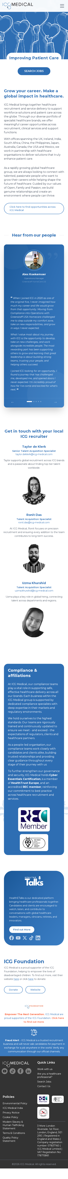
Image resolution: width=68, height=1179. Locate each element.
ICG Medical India (13, 1108)
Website (35, 989)
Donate (13, 989)
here (16, 979)
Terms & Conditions (14, 1133)
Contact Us (43, 1086)
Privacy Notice (11, 1112)
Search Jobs (44, 1081)
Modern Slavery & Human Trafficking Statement (13, 1125)
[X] (24, 938)
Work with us (44, 1069)
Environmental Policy (15, 1103)
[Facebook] (11, 938)
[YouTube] (18, 938)
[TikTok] (31, 938)
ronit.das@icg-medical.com (34, 522)
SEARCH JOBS (34, 71)
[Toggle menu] (62, 6)
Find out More (21, 929)
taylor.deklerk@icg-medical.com (34, 454)
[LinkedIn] (38, 938)
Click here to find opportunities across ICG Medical (33, 208)
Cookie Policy (10, 1117)
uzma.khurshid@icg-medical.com (34, 590)
